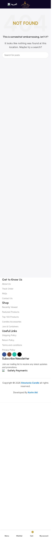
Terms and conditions (12, 345)
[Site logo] (25, 4)
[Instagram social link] (9, 354)
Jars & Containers (10, 326)
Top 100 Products (10, 317)
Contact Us (7, 298)
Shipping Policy (9, 335)
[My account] (47, 4)
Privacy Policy (8, 350)
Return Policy (8, 340)
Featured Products (10, 312)
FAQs (4, 293)
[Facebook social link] (4, 354)
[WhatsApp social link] (14, 354)
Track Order (7, 288)
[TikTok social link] (19, 354)
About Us (6, 284)
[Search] (45, 55)
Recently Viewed (10, 307)
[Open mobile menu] (3, 4)
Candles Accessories (11, 321)
